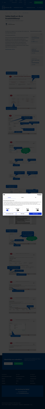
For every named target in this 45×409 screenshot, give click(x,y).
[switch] (17, 210)
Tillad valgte (22, 213)
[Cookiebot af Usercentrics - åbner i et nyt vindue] (38, 194)
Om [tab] (35, 197)
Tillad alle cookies (35, 213)
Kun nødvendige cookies (9, 213)
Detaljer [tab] (22, 197)
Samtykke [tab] (9, 197)
